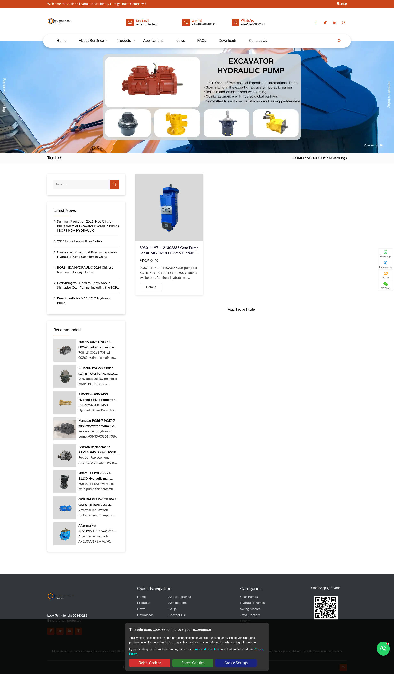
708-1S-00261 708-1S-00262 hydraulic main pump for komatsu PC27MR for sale (98, 345)
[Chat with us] (383, 649)
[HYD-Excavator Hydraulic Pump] (61, 604)
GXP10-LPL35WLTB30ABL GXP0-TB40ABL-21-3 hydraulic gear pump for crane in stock (98, 502)
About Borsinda (91, 41)
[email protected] (146, 24)
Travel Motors (250, 615)
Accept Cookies (192, 663)
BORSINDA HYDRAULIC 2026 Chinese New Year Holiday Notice (85, 270)
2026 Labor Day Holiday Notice (79, 241)
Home (61, 41)
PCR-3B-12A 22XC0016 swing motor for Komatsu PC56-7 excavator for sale (97, 371)
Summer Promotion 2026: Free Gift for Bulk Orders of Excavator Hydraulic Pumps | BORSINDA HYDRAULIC (88, 226)
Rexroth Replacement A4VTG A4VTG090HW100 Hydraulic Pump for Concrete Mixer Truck (98, 450)
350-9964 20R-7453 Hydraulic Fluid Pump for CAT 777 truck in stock (96, 397)
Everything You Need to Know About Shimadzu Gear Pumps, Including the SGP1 (88, 285)
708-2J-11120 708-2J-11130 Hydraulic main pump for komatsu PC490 (97, 476)
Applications (153, 41)
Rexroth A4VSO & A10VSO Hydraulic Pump (84, 301)
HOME (298, 158)
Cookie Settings (236, 663)
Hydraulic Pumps (252, 602)
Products (123, 41)
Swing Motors (250, 609)
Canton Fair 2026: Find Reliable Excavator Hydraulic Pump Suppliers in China (87, 254)
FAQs (201, 41)
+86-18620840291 (253, 24)
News (180, 41)
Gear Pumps (249, 597)
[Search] (339, 41)
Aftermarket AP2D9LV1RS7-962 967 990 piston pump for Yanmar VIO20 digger (95, 529)
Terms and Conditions (206, 649)
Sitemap (342, 4)
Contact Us (258, 41)
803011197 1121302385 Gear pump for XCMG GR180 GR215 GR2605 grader (169, 251)
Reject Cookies (150, 663)
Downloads (227, 41)
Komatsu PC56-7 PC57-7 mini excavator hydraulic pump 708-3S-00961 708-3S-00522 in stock (97, 424)
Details (151, 287)
